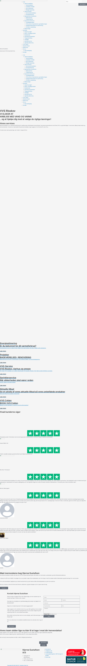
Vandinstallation (29, 5)
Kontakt (24, 52)
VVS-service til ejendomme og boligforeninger (36, 24)
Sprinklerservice (28, 41)
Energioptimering (30, 14)
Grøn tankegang (28, 50)
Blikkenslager (27, 28)
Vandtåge (26, 39)
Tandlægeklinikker (30, 22)
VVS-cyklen (25, 44)
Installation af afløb (30, 6)
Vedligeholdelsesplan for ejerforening (34, 25)
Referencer (25, 47)
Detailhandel (27, 35)
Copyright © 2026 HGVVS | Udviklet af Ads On (17, 665)
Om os (24, 49)
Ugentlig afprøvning (28, 42)
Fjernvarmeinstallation (31, 13)
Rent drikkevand (29, 8)
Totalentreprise (29, 19)
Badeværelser (29, 17)
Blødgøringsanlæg (30, 9)
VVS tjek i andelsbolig (31, 27)
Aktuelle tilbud (26, 45)
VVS (24, 2)
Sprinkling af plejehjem (29, 36)
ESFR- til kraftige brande (30, 33)
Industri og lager (28, 31)
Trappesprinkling (28, 38)
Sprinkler (25, 30)
